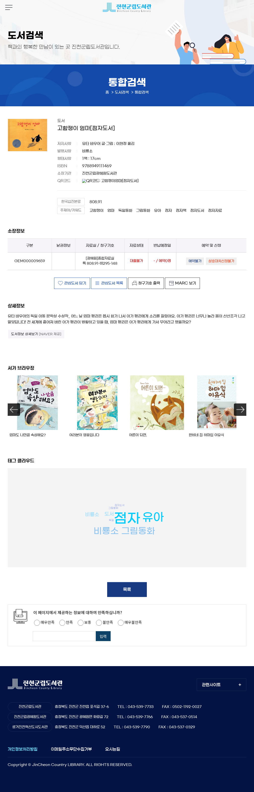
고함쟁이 (96, 210)
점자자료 (215, 210)
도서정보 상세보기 (36, 334)
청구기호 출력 (149, 283)
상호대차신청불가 (221, 261)
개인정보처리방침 (22, 749)
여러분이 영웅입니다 (84, 435)
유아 (157, 210)
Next (240, 409)
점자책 (181, 210)
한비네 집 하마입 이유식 (206, 435)
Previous (14, 409)
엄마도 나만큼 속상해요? (27, 435)
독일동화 (125, 210)
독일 (111, 520)
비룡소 (92, 514)
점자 (168, 210)
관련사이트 (211, 685)
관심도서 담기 (75, 283)
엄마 (110, 210)
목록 (127, 589)
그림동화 (143, 210)
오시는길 (112, 749)
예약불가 (195, 261)
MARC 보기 (185, 283)
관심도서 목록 (112, 283)
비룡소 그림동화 (124, 531)
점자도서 (197, 210)
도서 (109, 513)
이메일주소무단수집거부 (71, 749)
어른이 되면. (138, 435)
